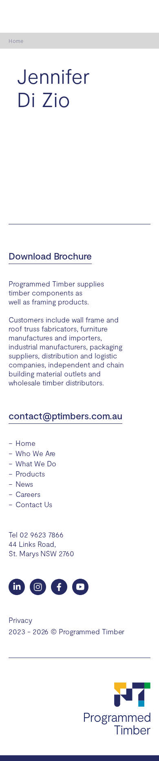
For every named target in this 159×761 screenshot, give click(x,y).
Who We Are (35, 453)
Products (29, 473)
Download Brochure (50, 256)
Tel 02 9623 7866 (36, 534)
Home (16, 41)
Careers (27, 494)
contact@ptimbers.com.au (65, 415)
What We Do (35, 463)
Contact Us (33, 504)
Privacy (20, 620)
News (24, 483)
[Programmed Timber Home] (117, 709)
